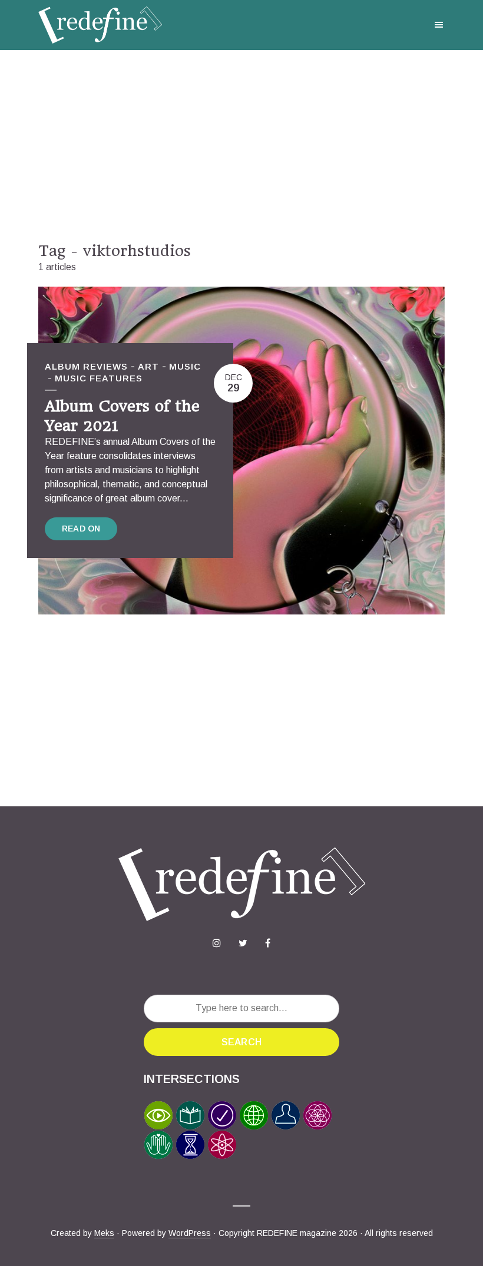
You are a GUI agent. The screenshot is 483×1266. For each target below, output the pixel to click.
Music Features (99, 378)
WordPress (189, 1233)
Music (185, 366)
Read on (81, 528)
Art (148, 366)
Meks (104, 1233)
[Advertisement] (241, 146)
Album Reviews (86, 366)
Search (241, 1042)
